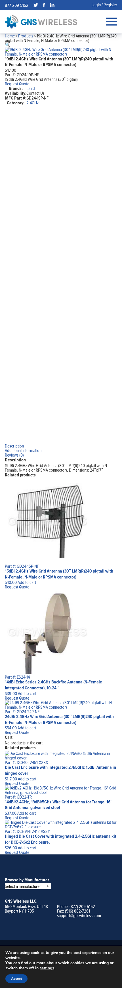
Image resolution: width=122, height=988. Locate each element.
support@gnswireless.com (79, 915)
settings (47, 968)
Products (25, 36)
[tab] (61, 446)
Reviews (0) (14, 455)
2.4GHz (32, 103)
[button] (7, 45)
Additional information (23, 450)
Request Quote (17, 84)
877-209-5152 (16, 5)
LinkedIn (52, 5)
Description (14, 446)
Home (10, 36)
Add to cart (27, 582)
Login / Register (104, 4)
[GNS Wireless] (41, 22)
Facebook (44, 5)
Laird (30, 88)
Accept (16, 978)
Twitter (36, 5)
